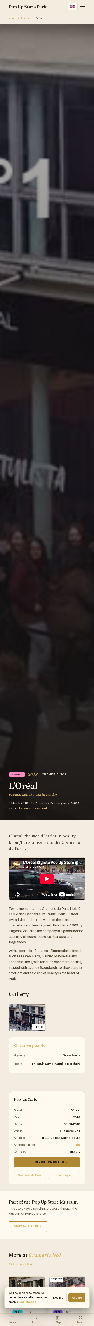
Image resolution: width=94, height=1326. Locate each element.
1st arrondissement (33, 808)
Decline (58, 1297)
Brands (25, 18)
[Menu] (82, 6)
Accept (77, 1297)
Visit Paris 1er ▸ (27, 1226)
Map (58, 1322)
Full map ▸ (64, 1175)
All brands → (21, 1264)
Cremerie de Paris (30, 1175)
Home (12, 18)
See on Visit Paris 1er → (47, 1162)
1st (77, 1144)
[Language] (73, 6)
